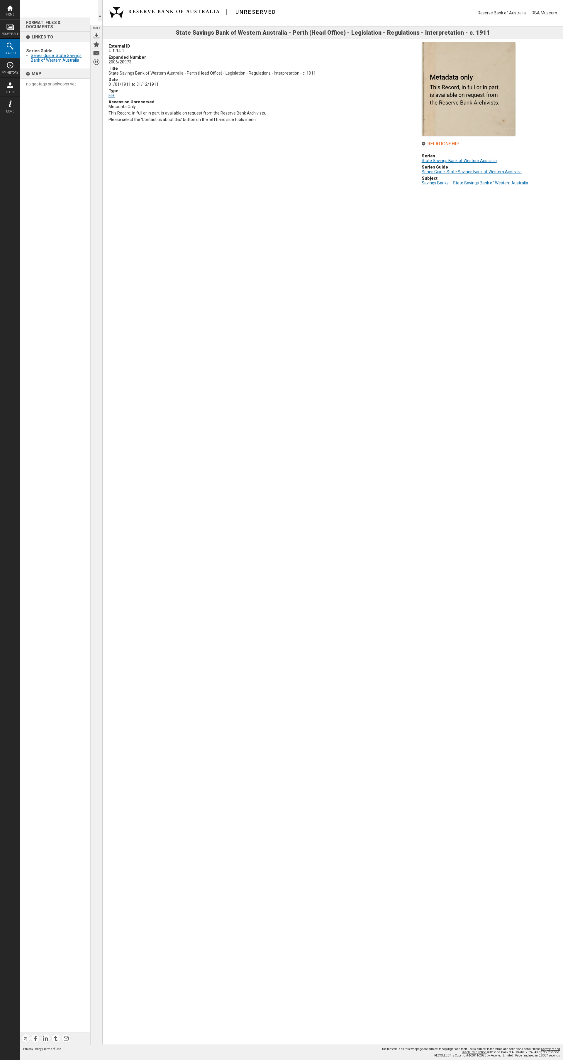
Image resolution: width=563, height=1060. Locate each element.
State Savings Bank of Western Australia (459, 160)
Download (96, 35)
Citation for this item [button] (96, 62)
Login (10, 92)
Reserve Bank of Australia (502, 13)
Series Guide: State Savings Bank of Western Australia (56, 58)
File (111, 95)
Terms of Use (52, 1049)
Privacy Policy (32, 1049)
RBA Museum (544, 13)
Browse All (10, 34)
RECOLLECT (442, 1055)
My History (10, 72)
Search (10, 53)
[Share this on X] (25, 1035)
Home (10, 14)
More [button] (10, 111)
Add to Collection (96, 44)
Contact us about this (96, 53)
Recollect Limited (502, 1055)
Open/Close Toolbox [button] (100, 10)
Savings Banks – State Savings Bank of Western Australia (475, 183)
